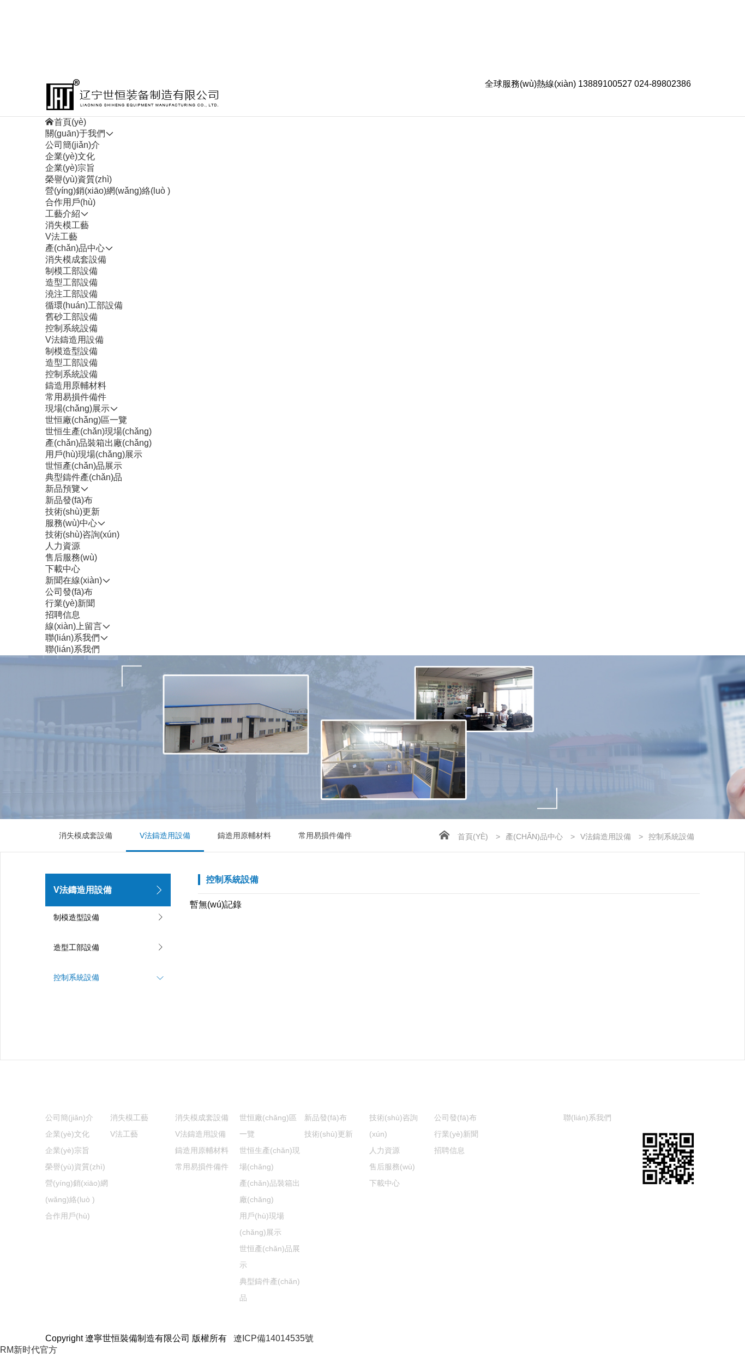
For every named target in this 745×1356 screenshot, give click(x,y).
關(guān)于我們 (75, 1098)
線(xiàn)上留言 (527, 1098)
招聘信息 (62, 614)
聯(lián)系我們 (72, 649)
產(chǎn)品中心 (534, 836)
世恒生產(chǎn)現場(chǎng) (98, 431)
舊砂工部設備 (71, 316)
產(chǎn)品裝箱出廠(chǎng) (98, 442)
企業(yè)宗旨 (70, 167)
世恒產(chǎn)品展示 (83, 465)
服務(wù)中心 (395, 1098)
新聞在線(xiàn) (462, 1098)
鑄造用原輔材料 (75, 385)
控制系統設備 (71, 328)
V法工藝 (61, 236)
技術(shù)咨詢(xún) (82, 534)
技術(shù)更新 (72, 511)
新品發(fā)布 (69, 500)
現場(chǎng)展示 (271, 1098)
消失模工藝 (67, 225)
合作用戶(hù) (70, 202)
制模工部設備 (71, 271)
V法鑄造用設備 (74, 339)
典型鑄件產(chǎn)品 (83, 477)
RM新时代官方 (28, 1349)
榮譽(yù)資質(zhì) (78, 179)
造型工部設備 (71, 282)
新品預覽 (321, 1098)
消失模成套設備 (75, 259)
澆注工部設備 (71, 293)
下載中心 (62, 569)
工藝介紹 (127, 1098)
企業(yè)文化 (70, 156)
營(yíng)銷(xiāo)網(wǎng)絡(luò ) (107, 190)
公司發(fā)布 (69, 591)
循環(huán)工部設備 (84, 305)
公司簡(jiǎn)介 (72, 145)
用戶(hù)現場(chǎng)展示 (93, 454)
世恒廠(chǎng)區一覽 (86, 420)
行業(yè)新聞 (70, 603)
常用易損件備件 (75, 397)
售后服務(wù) (71, 557)
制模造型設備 (71, 351)
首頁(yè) (473, 836)
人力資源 (62, 546)
